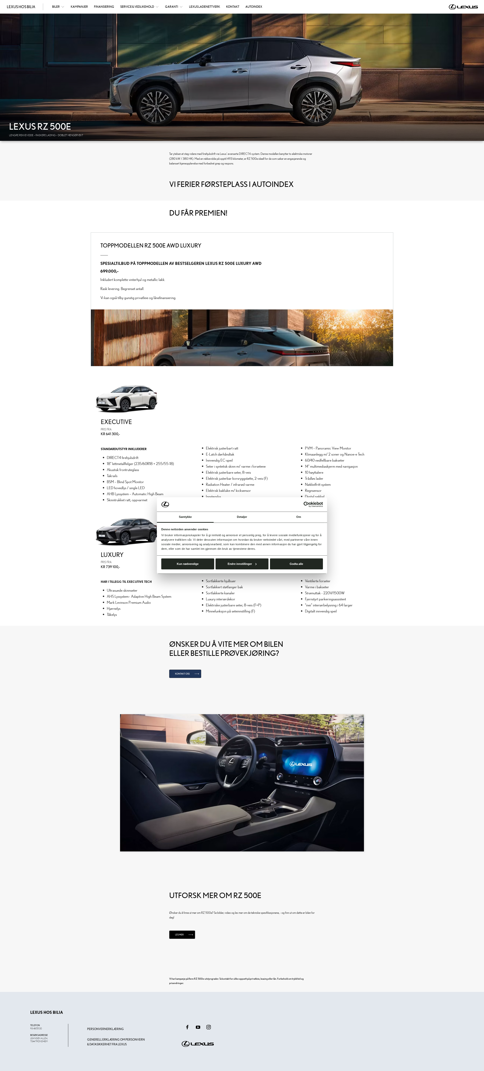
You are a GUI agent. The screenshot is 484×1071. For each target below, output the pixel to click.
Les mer (179, 934)
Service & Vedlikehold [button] (137, 7)
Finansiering (104, 7)
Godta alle (296, 563)
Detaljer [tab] (242, 516)
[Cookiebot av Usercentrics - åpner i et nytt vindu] (306, 504)
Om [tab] (298, 516)
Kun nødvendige (188, 563)
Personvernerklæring (105, 1029)
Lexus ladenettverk (204, 7)
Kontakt (232, 7)
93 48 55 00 (36, 1028)
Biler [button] (56, 7)
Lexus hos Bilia (21, 6)
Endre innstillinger (240, 563)
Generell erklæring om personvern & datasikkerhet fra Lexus (116, 1042)
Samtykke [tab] (185, 516)
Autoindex (253, 7)
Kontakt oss (182, 673)
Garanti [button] (171, 7)
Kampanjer (79, 7)
